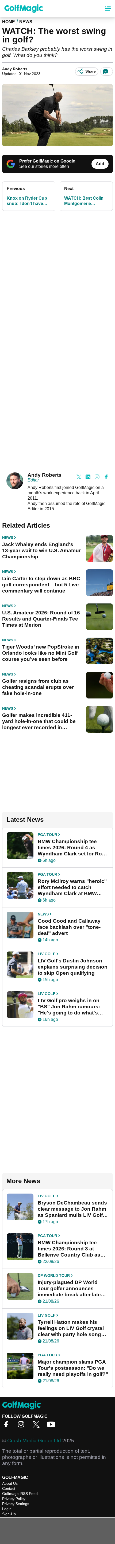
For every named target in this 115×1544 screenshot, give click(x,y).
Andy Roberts (14, 69)
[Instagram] (22, 1426)
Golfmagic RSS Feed (20, 1493)
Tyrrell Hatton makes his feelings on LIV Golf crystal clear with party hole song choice (71, 1328)
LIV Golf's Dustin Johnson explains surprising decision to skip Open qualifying (73, 967)
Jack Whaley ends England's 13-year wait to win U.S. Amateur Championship (41, 550)
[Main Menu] (108, 8)
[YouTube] (52, 1426)
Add (100, 163)
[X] (37, 1426)
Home (8, 21)
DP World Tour (54, 1275)
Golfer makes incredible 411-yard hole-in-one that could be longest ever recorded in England (39, 721)
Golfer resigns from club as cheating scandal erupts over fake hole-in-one (38, 687)
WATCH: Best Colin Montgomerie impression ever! (83, 201)
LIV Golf (46, 954)
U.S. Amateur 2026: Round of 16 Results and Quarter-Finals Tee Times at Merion (41, 619)
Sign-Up (9, 1514)
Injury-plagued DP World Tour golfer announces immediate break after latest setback (71, 1289)
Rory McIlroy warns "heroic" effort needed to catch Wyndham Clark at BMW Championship (72, 887)
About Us (10, 1483)
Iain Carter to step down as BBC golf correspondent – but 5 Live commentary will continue (41, 585)
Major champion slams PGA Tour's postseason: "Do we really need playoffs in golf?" (73, 1368)
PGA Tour (47, 834)
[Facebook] (7, 1426)
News (25, 21)
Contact (8, 1488)
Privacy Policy (13, 1498)
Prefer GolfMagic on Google (47, 161)
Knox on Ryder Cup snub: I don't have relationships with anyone (27, 201)
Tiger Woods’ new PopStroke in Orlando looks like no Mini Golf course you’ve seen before (40, 653)
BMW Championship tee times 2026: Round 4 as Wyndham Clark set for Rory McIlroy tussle (72, 848)
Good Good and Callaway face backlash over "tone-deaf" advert (69, 927)
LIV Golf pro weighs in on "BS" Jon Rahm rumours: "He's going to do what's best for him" (69, 1007)
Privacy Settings (15, 1504)
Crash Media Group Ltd (34, 1440)
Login (6, 1509)
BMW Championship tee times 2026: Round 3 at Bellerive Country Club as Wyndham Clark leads (69, 1249)
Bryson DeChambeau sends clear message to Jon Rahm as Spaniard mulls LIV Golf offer (72, 1209)
